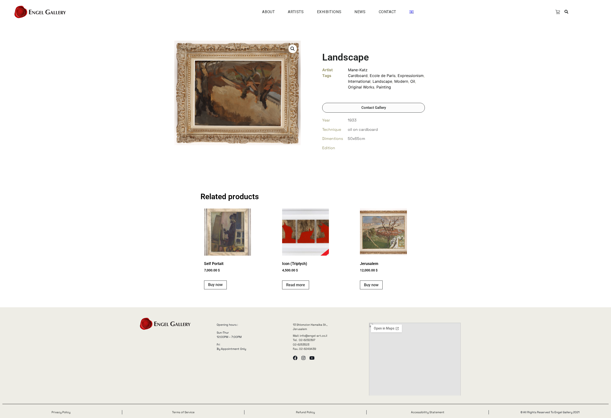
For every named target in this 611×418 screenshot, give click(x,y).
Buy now (215, 284)
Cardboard (358, 75)
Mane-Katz (358, 69)
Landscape (382, 81)
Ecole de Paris (382, 75)
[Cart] (557, 12)
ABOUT (268, 12)
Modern (401, 81)
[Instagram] (303, 358)
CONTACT (387, 12)
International (359, 81)
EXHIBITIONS (329, 12)
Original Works (361, 87)
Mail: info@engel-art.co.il (310, 336)
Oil (412, 81)
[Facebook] (295, 358)
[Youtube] (312, 358)
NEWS (359, 12)
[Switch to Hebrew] (411, 11)
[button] (566, 12)
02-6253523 (301, 344)
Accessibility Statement (427, 412)
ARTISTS (296, 12)
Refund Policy (305, 412)
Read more (295, 285)
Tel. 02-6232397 (304, 340)
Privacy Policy (61, 412)
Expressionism (411, 75)
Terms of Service (183, 412)
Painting (383, 87)
